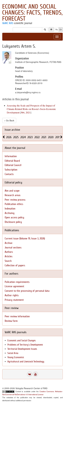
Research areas (12, 195)
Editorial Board (12, 160)
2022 (37, 137)
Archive (8, 243)
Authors (9, 252)
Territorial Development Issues (22, 348)
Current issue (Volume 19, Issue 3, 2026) (25, 238)
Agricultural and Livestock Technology (25, 361)
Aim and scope (12, 190)
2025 (16, 137)
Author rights (12, 295)
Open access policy (14, 217)
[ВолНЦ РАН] (29, 374)
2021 (43, 137)
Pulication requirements (17, 282)
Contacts (9, 174)
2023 (30, 137)
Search (8, 261)
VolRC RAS (7, 23)
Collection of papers (15, 265)
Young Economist (15, 357)
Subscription (11, 169)
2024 (23, 137)
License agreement (14, 286)
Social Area (12, 353)
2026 (8, 137)
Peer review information (17, 316)
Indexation (10, 208)
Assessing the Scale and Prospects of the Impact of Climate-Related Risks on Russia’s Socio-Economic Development (31, 109)
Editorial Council (13, 165)
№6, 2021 (26, 112)
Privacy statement (14, 299)
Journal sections (13, 247)
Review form (11, 321)
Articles (8, 256)
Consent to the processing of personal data (27, 290)
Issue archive (12, 129)
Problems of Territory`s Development (25, 344)
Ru (56, 29)
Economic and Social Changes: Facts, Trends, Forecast (32, 12)
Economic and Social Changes (21, 340)
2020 (51, 137)
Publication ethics (14, 204)
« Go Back (9, 120)
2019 (57, 137)
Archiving (9, 213)
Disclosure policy (13, 222)
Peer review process (15, 199)
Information (11, 156)
